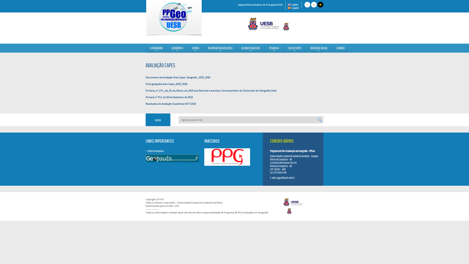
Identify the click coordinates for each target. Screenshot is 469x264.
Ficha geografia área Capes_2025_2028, (167, 84)
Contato (341, 48)
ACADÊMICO (177, 49)
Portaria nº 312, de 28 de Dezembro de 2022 (169, 97)
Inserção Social (319, 49)
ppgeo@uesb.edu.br (286, 177)
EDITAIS (195, 49)
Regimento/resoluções (220, 49)
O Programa (156, 49)
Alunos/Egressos (250, 49)
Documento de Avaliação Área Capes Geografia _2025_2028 (178, 77)
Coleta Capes (294, 49)
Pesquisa (274, 49)
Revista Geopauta (156, 151)
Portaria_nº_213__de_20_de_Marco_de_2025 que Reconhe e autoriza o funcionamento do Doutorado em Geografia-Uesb (211, 90)
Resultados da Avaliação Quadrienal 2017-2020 (171, 103)
